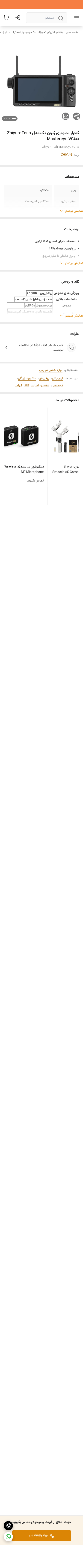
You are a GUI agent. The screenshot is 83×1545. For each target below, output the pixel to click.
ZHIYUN (66, 155)
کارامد (18, 385)
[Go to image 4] (4, 118)
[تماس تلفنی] (8, 1525)
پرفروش (44, 378)
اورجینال (57, 378)
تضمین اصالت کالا (37, 385)
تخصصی (57, 385)
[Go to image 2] (9, 118)
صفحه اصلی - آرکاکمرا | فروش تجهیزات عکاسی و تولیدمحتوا (46, 32)
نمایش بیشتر (74, 211)
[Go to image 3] (6, 118)
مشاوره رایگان (27, 378)
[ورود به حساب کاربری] (18, 18)
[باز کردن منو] (75, 17)
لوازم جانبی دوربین (50, 370)
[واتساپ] (8, 1536)
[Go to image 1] (14, 118)
